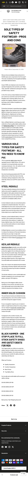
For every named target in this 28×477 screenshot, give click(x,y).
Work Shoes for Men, (17, 23)
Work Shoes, (8, 23)
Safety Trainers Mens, (9, 21)
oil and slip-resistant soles (18, 307)
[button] (10, 2)
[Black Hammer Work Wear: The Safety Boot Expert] (2, 475)
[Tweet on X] (7, 405)
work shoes (9, 137)
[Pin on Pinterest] (14, 405)
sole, (3, 23)
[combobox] (14, 6)
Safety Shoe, (21, 19)
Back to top (14, 419)
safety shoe (14, 160)
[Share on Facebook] (11, 405)
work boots (19, 237)
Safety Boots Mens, (12, 19)
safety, (5, 19)
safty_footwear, (20, 21)
